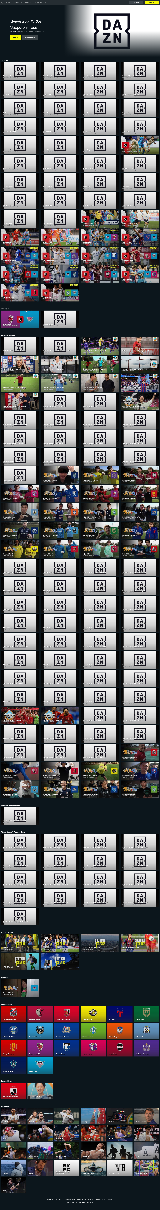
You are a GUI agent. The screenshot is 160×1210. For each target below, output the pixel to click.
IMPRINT (109, 1199)
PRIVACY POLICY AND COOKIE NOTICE (91, 1199)
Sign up (151, 3)
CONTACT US (52, 1199)
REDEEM (82, 1202)
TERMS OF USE (69, 1199)
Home (8, 2)
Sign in (136, 3)
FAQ (60, 1199)
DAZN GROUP (72, 1202)
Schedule (18, 2)
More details (40, 2)
